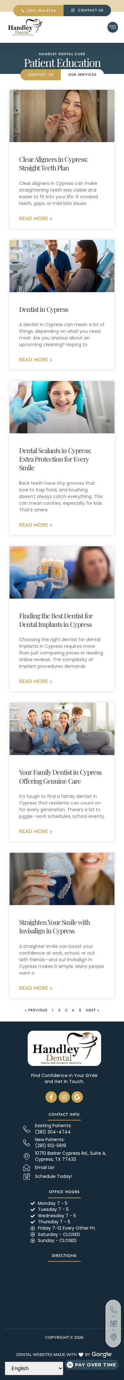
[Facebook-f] (51, 1097)
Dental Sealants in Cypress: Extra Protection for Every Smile (55, 459)
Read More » (35, 218)
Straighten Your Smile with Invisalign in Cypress (54, 926)
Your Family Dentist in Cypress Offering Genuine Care (60, 776)
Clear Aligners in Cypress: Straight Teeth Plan (53, 163)
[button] (112, 27)
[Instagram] (64, 1097)
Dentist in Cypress (43, 309)
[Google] (77, 1097)
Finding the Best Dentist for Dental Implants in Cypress (56, 619)
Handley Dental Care (62, 53)
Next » (93, 1010)
